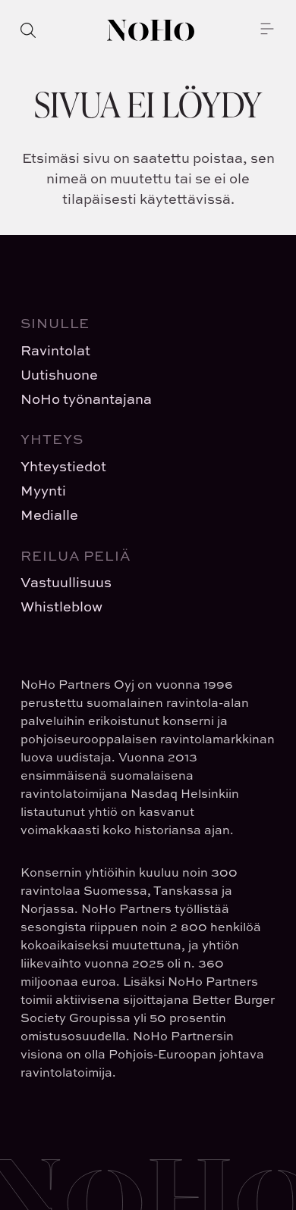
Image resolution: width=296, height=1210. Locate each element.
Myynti (43, 490)
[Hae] (28, 30)
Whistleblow (61, 606)
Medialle (49, 514)
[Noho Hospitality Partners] (150, 30)
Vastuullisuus (66, 582)
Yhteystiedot (63, 466)
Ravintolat (55, 350)
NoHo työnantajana (86, 398)
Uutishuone (59, 374)
